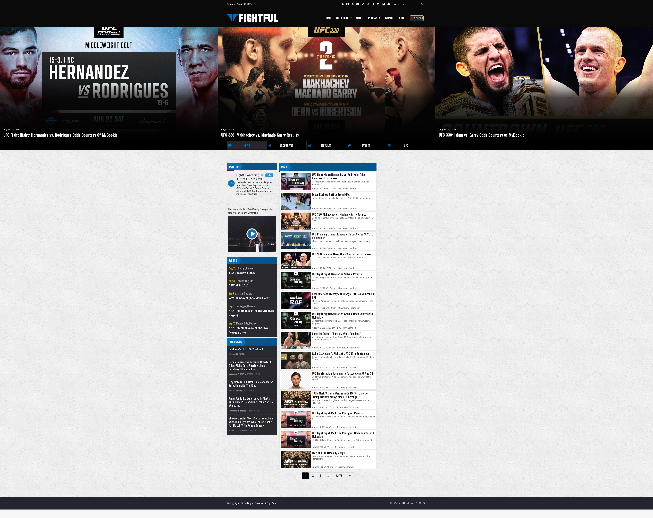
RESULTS (326, 145)
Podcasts (374, 18)
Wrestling (342, 18)
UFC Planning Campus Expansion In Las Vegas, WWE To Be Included (342, 236)
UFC (406, 145)
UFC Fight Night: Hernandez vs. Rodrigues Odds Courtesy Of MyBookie (338, 176)
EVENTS (366, 145)
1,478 (339, 475)
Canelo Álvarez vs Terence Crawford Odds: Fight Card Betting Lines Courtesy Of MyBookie (250, 365)
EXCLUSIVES (287, 145)
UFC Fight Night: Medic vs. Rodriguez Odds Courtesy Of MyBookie (343, 435)
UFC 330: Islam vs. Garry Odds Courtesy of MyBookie (341, 254)
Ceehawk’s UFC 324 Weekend (246, 349)
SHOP (402, 18)
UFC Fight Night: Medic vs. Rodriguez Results (337, 413)
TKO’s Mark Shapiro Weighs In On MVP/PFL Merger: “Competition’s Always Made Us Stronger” (340, 395)
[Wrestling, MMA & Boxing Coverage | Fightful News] (252, 18)
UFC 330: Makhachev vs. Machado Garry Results (339, 214)
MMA (359, 18)
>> (349, 475)
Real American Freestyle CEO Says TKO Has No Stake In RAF (343, 296)
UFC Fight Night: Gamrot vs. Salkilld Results (337, 274)
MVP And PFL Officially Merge (328, 453)
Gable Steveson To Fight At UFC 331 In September (340, 353)
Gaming (389, 18)
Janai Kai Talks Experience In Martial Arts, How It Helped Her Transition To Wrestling (251, 402)
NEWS (247, 145)
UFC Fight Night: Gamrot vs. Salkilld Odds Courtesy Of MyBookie (342, 315)
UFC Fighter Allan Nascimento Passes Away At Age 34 (342, 373)
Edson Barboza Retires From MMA (331, 194)
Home (328, 18)
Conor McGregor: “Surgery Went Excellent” (336, 333)
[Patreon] (417, 18)
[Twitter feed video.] (252, 234)
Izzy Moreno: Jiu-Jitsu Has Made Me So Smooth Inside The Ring (251, 383)
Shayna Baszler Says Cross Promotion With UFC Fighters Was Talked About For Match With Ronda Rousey (251, 421)
